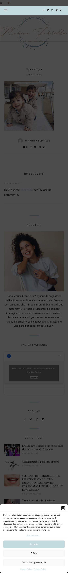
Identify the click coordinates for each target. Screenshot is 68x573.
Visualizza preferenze (34, 562)
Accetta (34, 544)
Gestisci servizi (33, 535)
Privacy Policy (40, 569)
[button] (63, 508)
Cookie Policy (26, 569)
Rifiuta (34, 553)
